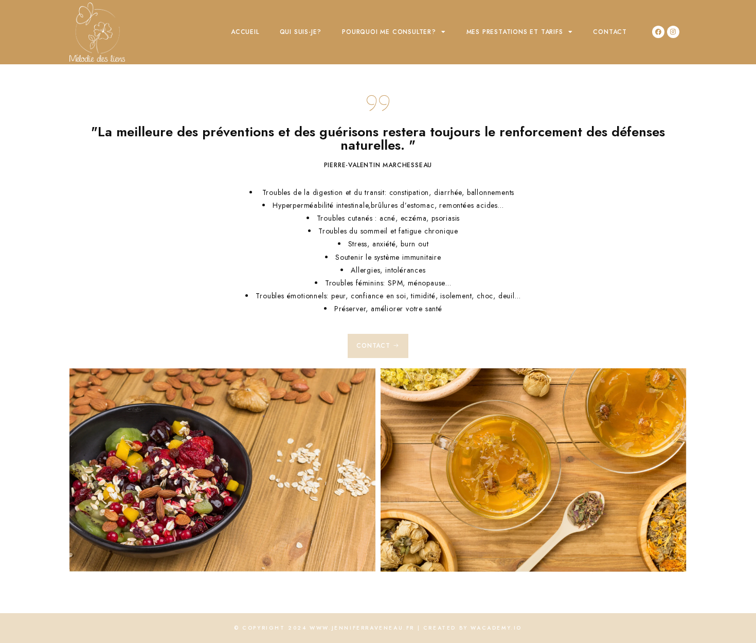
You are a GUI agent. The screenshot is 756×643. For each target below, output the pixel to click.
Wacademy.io (496, 628)
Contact (610, 32)
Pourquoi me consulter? (389, 32)
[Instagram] (673, 32)
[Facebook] (658, 32)
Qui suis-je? (301, 32)
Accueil (245, 32)
